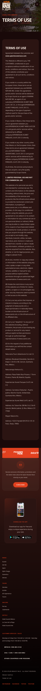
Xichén (4, 590)
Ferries (4, 606)
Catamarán (5, 609)
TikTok (23, 684)
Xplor (4, 568)
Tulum (4, 597)
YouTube (31, 684)
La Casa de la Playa (8, 622)
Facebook (15, 684)
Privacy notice (7, 675)
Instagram (6, 684)
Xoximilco (5, 574)
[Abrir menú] (37, 4)
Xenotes (4, 587)
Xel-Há (4, 565)
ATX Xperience (6, 593)
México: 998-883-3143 (13, 647)
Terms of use (7, 678)
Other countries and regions (17, 658)
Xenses (4, 578)
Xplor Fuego (6, 571)
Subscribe (20, 485)
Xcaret (4, 562)
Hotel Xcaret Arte (7, 625)
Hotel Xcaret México (8, 619)
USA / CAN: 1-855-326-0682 (14, 653)
